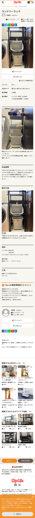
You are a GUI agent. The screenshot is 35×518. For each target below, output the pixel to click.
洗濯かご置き (22, 445)
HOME (3, 6)
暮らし (14, 85)
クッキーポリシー (20, 507)
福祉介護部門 (19, 470)
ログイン (18, 347)
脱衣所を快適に (22, 426)
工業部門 (12, 470)
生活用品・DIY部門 (9, 472)
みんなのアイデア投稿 (11, 6)
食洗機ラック (9, 382)
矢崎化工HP (5, 470)
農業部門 (7, 474)
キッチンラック (6, 445)
